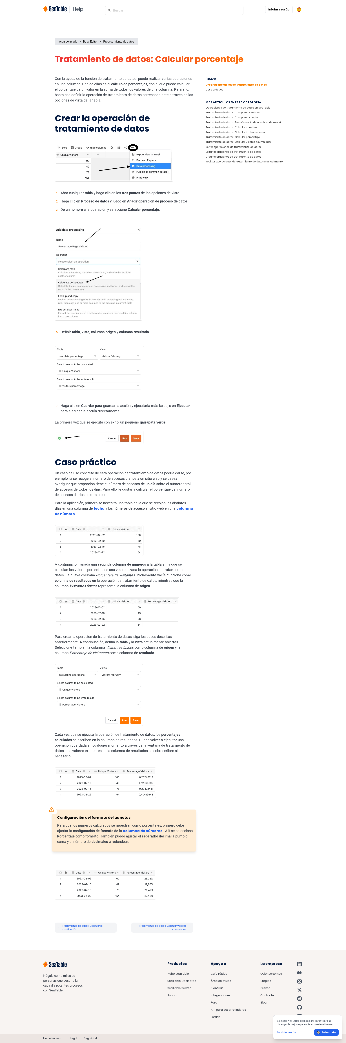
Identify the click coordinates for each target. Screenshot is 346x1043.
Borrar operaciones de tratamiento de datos (233, 147)
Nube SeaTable (178, 974)
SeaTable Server (179, 988)
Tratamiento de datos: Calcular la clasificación (235, 132)
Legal (73, 1038)
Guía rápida (219, 974)
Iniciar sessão (279, 9)
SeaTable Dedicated (181, 981)
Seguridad (90, 1038)
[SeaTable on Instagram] (299, 981)
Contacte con (270, 995)
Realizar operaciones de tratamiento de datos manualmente (244, 161)
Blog (263, 1002)
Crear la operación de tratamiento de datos (236, 85)
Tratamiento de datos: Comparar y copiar (232, 117)
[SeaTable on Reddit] (299, 998)
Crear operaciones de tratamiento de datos (233, 156)
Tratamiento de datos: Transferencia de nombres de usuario (244, 122)
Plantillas (217, 988)
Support (173, 995)
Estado (215, 1017)
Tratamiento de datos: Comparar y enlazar (233, 112)
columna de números (142, 830)
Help (78, 9)
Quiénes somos (271, 974)
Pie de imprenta (53, 1038)
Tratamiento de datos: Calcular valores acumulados (239, 142)
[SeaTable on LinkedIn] (299, 964)
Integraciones (220, 995)
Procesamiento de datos (118, 41)
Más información (286, 1032)
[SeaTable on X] (299, 990)
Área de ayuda (68, 41)
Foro (214, 1002)
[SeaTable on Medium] (299, 972)
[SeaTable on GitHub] (299, 1007)
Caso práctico (214, 89)
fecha (99, 508)
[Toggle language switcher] (299, 9)
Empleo (265, 981)
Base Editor (90, 41)
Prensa (265, 988)
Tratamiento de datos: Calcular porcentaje (233, 137)
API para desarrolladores (228, 1010)
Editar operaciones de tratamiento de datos (233, 152)
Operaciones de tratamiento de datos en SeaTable (238, 107)
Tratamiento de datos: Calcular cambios (231, 127)
